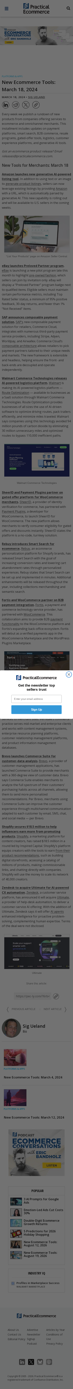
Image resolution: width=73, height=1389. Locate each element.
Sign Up (36, 709)
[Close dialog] (69, 674)
